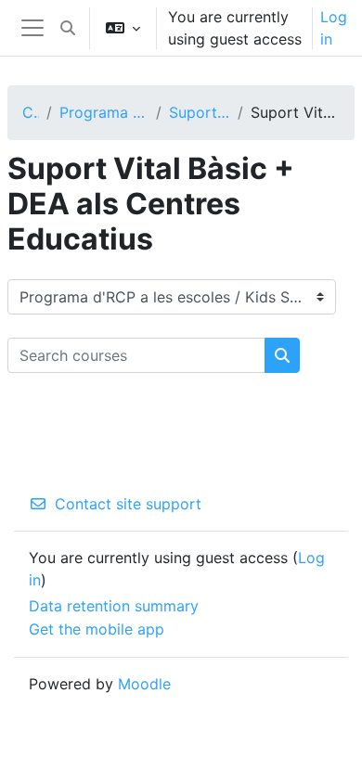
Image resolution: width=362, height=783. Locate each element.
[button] (67, 28)
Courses (30, 112)
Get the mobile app (96, 629)
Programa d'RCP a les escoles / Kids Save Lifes (104, 112)
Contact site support (128, 503)
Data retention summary (114, 606)
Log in (333, 27)
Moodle (144, 683)
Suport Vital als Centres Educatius (200, 112)
